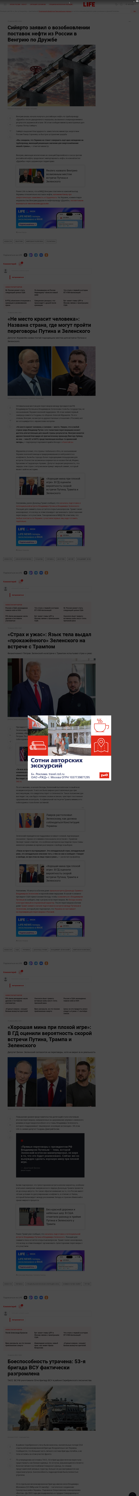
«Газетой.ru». (68, 442)
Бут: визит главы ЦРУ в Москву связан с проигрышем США (76, 302)
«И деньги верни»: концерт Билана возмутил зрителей (16, 1010)
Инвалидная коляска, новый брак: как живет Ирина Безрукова (46, 1345)
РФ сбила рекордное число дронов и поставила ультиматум (16, 618)
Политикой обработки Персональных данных (55, 11)
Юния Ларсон (22, 232)
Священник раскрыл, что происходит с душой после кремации (45, 302)
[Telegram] (36, 255)
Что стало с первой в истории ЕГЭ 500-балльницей (76, 291)
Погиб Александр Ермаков (16, 1333)
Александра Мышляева (25, 1275)
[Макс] (31, 255)
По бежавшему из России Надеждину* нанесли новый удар (46, 292)
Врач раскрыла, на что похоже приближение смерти (47, 1010)
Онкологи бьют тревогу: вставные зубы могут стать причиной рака (75, 618)
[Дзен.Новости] (25, 255)
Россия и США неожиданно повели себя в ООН (16, 609)
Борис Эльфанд (23, 940)
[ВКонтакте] (41, 255)
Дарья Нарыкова (23, 550)
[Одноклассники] (46, 255)
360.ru (19, 781)
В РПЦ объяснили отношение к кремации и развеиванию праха (18, 302)
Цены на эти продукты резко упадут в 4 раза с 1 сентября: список (75, 1011)
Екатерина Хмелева (39, 1275)
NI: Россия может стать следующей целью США (15, 291)
